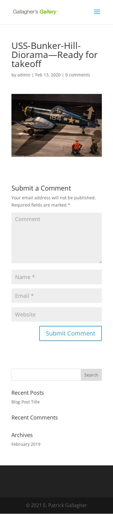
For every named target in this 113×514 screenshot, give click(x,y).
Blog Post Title (25, 402)
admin (23, 75)
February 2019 (25, 444)
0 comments (77, 75)
